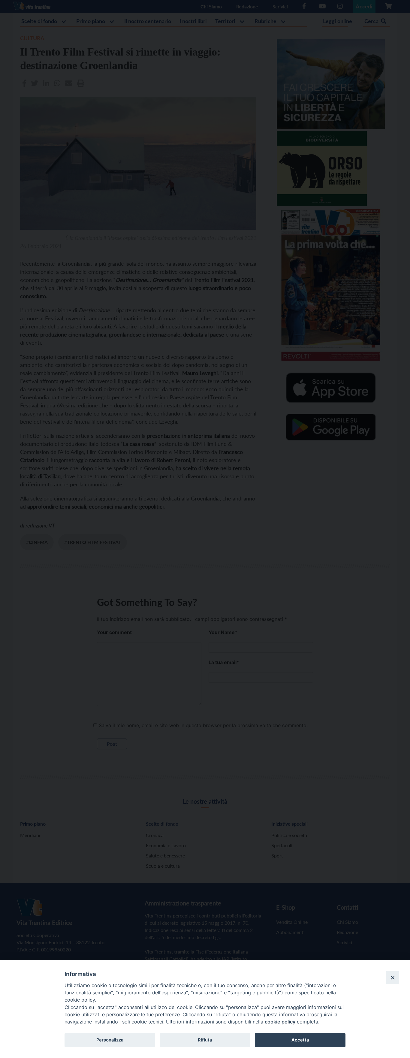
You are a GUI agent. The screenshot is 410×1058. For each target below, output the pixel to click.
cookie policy (280, 1022)
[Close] (392, 977)
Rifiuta (205, 1040)
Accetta (300, 1040)
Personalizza (109, 1040)
